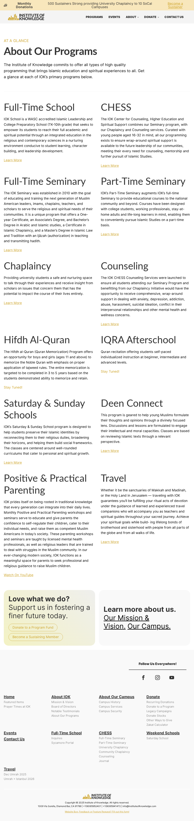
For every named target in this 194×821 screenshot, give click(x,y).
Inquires (56, 738)
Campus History (109, 702)
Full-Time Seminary (112, 738)
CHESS (105, 733)
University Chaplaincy (113, 747)
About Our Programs (65, 715)
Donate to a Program (160, 706)
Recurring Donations (160, 702)
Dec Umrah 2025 (15, 774)
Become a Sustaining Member (36, 637)
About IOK (60, 697)
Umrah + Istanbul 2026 (19, 779)
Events (114, 17)
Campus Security (110, 711)
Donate (150, 17)
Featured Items (14, 702)
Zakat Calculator (157, 725)
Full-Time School (66, 733)
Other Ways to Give (159, 720)
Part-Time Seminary (112, 743)
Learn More (13, 160)
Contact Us (174, 17)
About (131, 17)
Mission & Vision (62, 702)
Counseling (106, 756)
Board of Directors (63, 706)
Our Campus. (149, 626)
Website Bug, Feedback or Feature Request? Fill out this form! (97, 811)
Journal (104, 761)
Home (9, 697)
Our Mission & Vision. (126, 621)
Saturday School (157, 738)
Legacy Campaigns (159, 711)
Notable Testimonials (65, 711)
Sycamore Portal (62, 743)
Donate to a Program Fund (33, 627)
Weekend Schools (163, 733)
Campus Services (110, 706)
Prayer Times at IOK (17, 706)
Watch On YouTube (18, 575)
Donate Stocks (156, 715)
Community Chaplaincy (114, 752)
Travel (9, 769)
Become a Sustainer (175, 5)
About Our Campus (116, 697)
